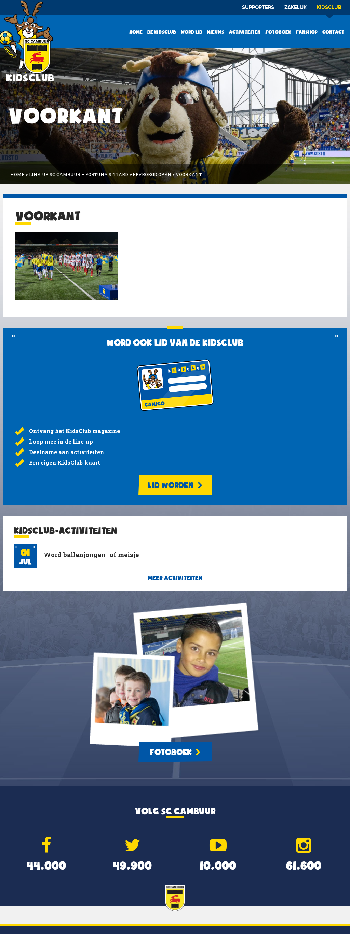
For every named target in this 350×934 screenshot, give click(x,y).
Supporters (258, 7)
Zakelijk (295, 7)
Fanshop (307, 32)
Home (136, 32)
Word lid (191, 32)
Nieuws (215, 32)
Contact (333, 32)
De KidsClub (161, 32)
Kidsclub (329, 7)
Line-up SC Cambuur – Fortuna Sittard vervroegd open (100, 174)
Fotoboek (278, 32)
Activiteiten (244, 32)
